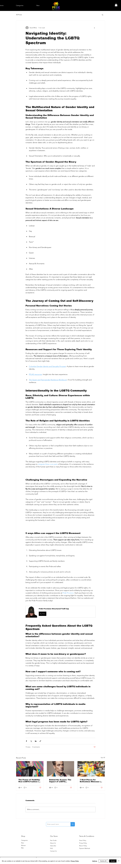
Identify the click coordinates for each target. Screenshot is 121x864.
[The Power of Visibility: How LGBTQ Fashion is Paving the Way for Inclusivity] (29, 769)
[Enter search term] (73, 824)
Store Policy (82, 840)
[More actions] (94, 28)
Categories (24, 840)
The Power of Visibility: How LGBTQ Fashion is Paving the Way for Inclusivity (29, 781)
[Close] (119, 860)
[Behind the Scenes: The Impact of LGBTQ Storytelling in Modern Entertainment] (60, 769)
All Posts (19, 15)
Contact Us (53, 851)
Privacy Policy (83, 843)
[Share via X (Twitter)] (31, 741)
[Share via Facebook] (26, 741)
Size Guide (53, 840)
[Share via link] (40, 741)
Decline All (103, 861)
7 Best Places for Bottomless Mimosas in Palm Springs (90, 781)
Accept (113, 861)
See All (103, 757)
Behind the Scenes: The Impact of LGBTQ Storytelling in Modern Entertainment (60, 781)
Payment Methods (84, 848)
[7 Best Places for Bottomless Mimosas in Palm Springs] (91, 769)
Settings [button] (94, 861)
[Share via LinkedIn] (36, 741)
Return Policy (83, 846)
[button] (116, 4)
